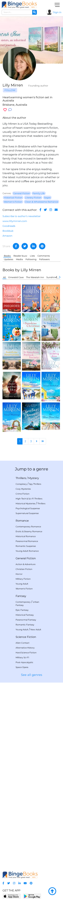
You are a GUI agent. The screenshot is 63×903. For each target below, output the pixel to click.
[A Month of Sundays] (12, 298)
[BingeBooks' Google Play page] (32, 896)
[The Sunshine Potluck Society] (31, 356)
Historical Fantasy (25, 615)
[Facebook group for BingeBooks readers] (3, 883)
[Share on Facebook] (16, 246)
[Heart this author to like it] (5, 110)
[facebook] (40, 209)
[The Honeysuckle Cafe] (12, 326)
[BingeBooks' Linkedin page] (19, 883)
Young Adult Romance (27, 551)
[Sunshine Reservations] (12, 355)
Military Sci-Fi (22, 657)
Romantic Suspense (26, 546)
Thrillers (21, 478)
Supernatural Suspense (27, 513)
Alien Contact (22, 643)
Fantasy (21, 596)
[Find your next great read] (19, 4)
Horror (19, 574)
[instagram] (50, 209)
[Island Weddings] (12, 416)
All (4, 277)
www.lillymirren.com (15, 221)
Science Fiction (26, 637)
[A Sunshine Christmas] (31, 326)
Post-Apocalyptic (24, 662)
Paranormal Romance (27, 541)
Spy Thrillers (35, 484)
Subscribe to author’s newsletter (22, 216)
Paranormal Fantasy (26, 619)
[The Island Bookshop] (50, 386)
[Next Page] (36, 441)
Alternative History (25, 647)
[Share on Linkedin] (33, 246)
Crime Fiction (22, 493)
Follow (10, 90)
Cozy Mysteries (23, 489)
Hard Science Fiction (26, 652)
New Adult (35, 629)
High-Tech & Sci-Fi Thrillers (29, 498)
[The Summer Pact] (50, 326)
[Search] (34, 12)
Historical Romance (26, 536)
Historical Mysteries (25, 503)
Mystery (33, 478)
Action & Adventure (25, 564)
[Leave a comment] (10, 110)
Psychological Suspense (28, 508)
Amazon (7, 235)
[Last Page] (42, 441)
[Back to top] (52, 891)
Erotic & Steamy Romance (29, 531)
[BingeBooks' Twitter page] (8, 883)
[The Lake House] (50, 298)
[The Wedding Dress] (50, 355)
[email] (56, 209)
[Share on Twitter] (25, 246)
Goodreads (9, 225)
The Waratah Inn (35, 277)
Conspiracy (21, 484)
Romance (22, 520)
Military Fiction (23, 579)
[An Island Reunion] (31, 385)
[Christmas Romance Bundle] (31, 416)
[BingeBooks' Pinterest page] (31, 883)
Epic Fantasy (22, 610)
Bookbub (8, 230)
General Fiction (26, 558)
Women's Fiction (24, 588)
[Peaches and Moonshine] (31, 298)
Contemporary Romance (28, 526)
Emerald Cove (16, 277)
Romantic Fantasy (25, 624)
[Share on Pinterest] (42, 246)
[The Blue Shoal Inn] (50, 416)
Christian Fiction (24, 569)
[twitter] (45, 209)
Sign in (57, 12)
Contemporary (23, 602)
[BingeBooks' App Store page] (12, 896)
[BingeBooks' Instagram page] (14, 883)
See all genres (31, 675)
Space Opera (22, 667)
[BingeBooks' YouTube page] (25, 883)
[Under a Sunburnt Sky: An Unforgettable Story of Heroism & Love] (12, 385)
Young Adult (22, 583)
